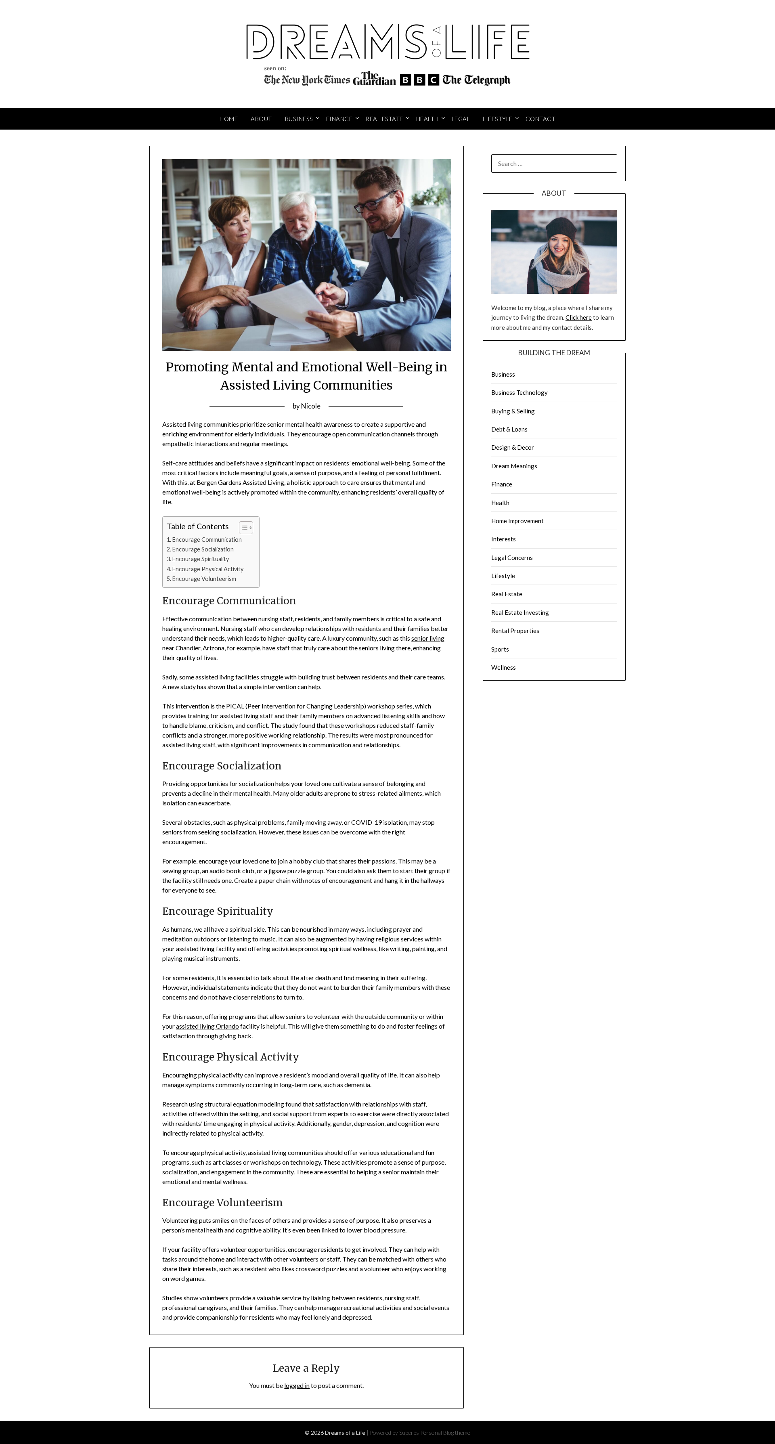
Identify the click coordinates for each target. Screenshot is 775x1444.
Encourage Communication (207, 539)
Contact (541, 118)
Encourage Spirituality (200, 558)
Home (229, 118)
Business (299, 118)
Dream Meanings (514, 465)
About (261, 118)
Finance (339, 118)
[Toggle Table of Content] (242, 527)
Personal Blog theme (445, 1432)
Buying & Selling (513, 411)
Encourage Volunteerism (204, 578)
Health (427, 118)
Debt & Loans (509, 429)
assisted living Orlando (207, 1026)
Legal (461, 118)
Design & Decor (512, 447)
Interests (503, 539)
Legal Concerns (512, 557)
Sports (500, 649)
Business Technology (519, 392)
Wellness (503, 667)
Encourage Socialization (203, 549)
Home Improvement (517, 520)
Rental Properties (515, 630)
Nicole (310, 406)
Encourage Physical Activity (207, 569)
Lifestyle (498, 118)
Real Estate (384, 118)
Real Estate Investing (520, 612)
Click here (579, 317)
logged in (297, 1385)
